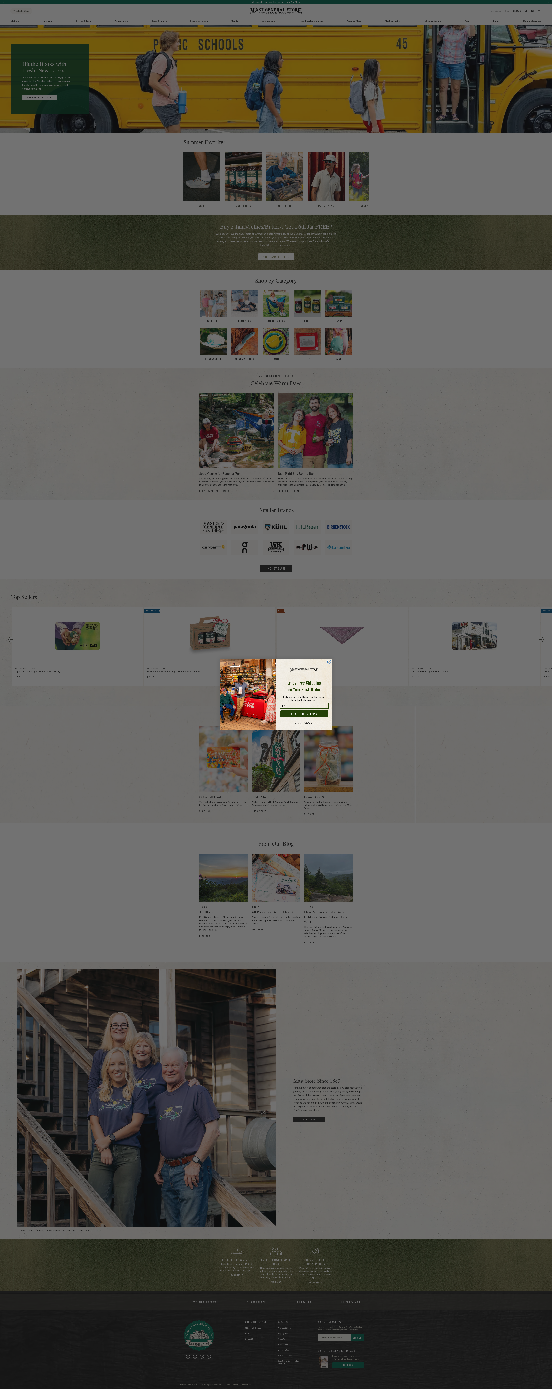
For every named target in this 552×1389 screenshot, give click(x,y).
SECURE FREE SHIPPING (304, 714)
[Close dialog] (329, 661)
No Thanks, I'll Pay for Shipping (304, 723)
